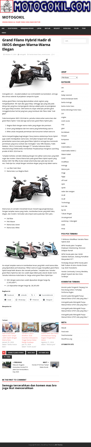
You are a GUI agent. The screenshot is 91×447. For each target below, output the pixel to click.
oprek (63, 188)
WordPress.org (66, 339)
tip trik (63, 210)
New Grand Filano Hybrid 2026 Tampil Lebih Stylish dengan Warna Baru (9, 336)
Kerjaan (64, 136)
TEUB (83, 28)
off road (64, 180)
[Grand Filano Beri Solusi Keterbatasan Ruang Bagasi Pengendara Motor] (50, 327)
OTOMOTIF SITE (67, 344)
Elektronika (12, 28)
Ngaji (63, 176)
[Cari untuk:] (75, 41)
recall (63, 195)
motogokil (22, 54)
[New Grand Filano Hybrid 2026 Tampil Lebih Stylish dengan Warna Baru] (11, 327)
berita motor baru (35, 54)
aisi (62, 88)
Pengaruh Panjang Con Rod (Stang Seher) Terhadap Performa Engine (74, 289)
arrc (62, 91)
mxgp (63, 173)
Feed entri (65, 332)
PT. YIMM (7, 357)
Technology (65, 202)
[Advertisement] (75, 57)
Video (4, 33)
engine (63, 117)
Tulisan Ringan (66, 214)
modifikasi (65, 162)
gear (63, 128)
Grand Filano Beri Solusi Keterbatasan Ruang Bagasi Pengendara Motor (49, 336)
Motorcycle (65, 169)
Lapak (39, 28)
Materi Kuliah (66, 154)
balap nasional (66, 95)
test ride (64, 206)
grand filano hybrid (16, 353)
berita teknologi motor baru (71, 110)
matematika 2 (66, 147)
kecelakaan (65, 132)
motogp (64, 165)
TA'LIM (76, 28)
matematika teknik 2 (68, 151)
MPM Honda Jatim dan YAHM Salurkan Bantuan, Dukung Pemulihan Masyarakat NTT (74, 256)
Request (57, 28)
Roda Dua (66, 28)
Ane (3, 28)
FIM (62, 125)
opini (63, 184)
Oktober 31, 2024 (10, 54)
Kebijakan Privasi (27, 28)
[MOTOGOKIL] (45, 11)
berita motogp (66, 102)
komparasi (65, 139)
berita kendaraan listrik (69, 99)
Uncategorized (66, 217)
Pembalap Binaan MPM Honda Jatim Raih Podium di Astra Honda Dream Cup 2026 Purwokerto (74, 265)
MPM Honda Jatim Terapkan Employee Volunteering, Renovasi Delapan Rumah (73, 248)
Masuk (63, 328)
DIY (62, 113)
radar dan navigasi (67, 191)
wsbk (63, 225)
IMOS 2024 (31, 353)
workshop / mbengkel (69, 221)
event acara (46, 54)
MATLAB (47, 28)
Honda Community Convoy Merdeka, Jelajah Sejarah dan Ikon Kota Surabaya (74, 274)
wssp (63, 228)
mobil (63, 158)
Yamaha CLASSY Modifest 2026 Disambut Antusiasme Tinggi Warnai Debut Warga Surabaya (30, 337)
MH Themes (58, 445)
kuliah (63, 143)
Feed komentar (66, 335)
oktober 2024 (44, 353)
